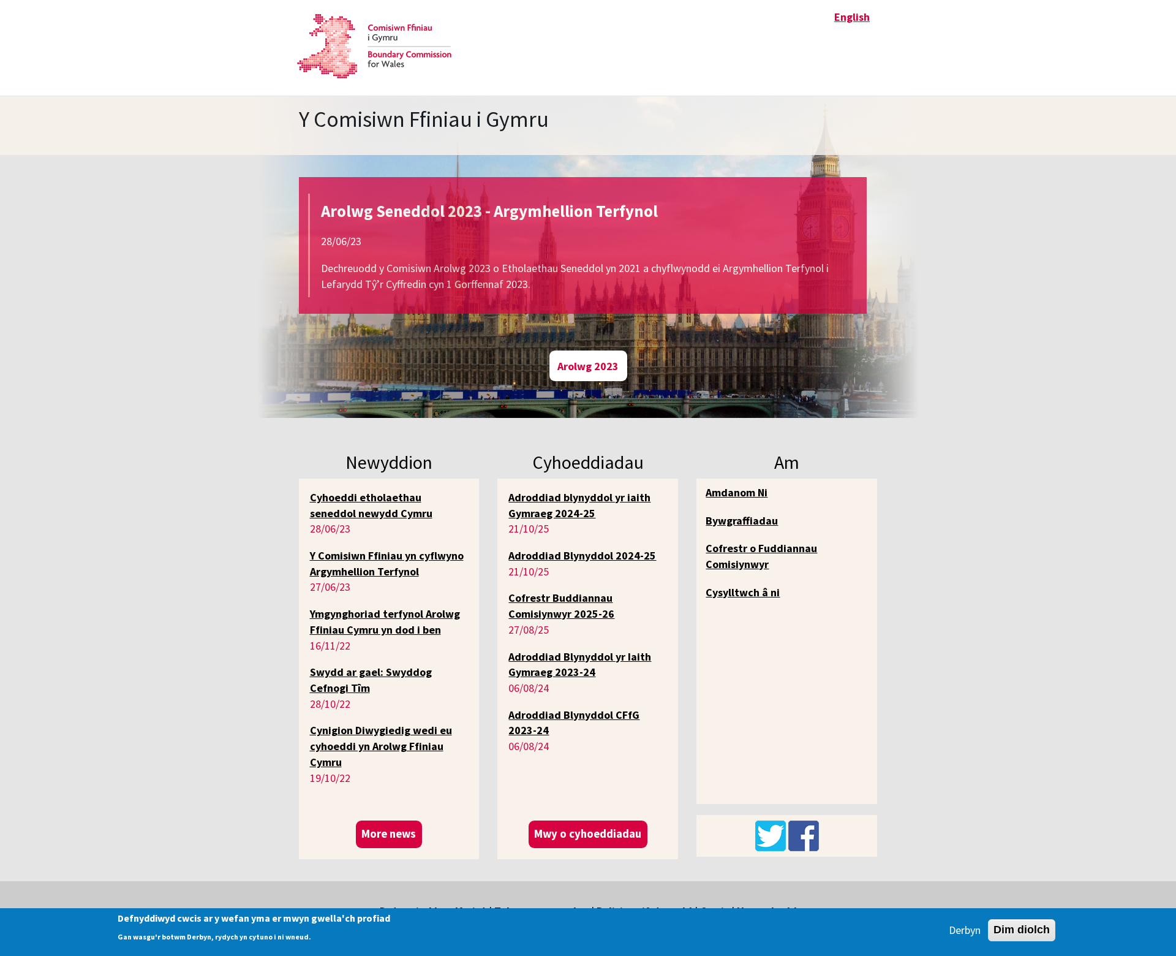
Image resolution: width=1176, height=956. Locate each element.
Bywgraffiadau (742, 521)
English (852, 17)
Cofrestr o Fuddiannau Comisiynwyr (761, 556)
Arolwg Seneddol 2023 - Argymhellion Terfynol (489, 210)
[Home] (379, 46)
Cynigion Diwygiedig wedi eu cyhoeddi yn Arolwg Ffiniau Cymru (381, 745)
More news (388, 834)
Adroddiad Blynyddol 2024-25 (582, 555)
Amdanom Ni (736, 492)
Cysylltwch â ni (743, 592)
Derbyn (965, 930)
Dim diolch (1021, 930)
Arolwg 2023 (588, 365)
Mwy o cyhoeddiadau (587, 834)
